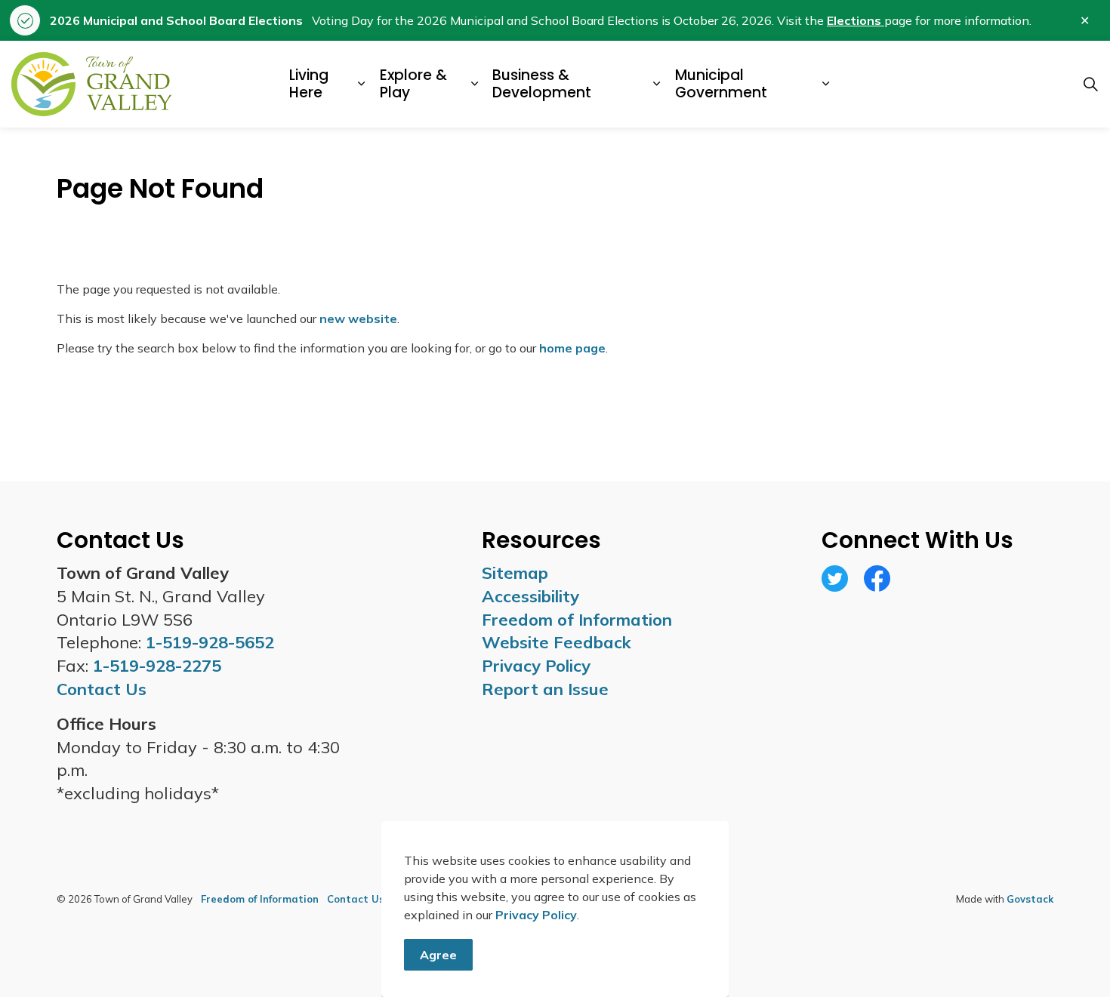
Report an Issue (545, 689)
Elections (855, 20)
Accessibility (530, 596)
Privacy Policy (536, 914)
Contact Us (355, 899)
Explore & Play (413, 84)
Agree (438, 954)
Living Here (308, 84)
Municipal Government (721, 84)
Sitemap (515, 572)
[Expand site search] (1090, 84)
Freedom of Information (577, 619)
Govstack (1030, 899)
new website (358, 318)
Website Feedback (556, 642)
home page (572, 347)
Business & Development (541, 84)
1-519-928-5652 (210, 642)
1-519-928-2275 (157, 665)
